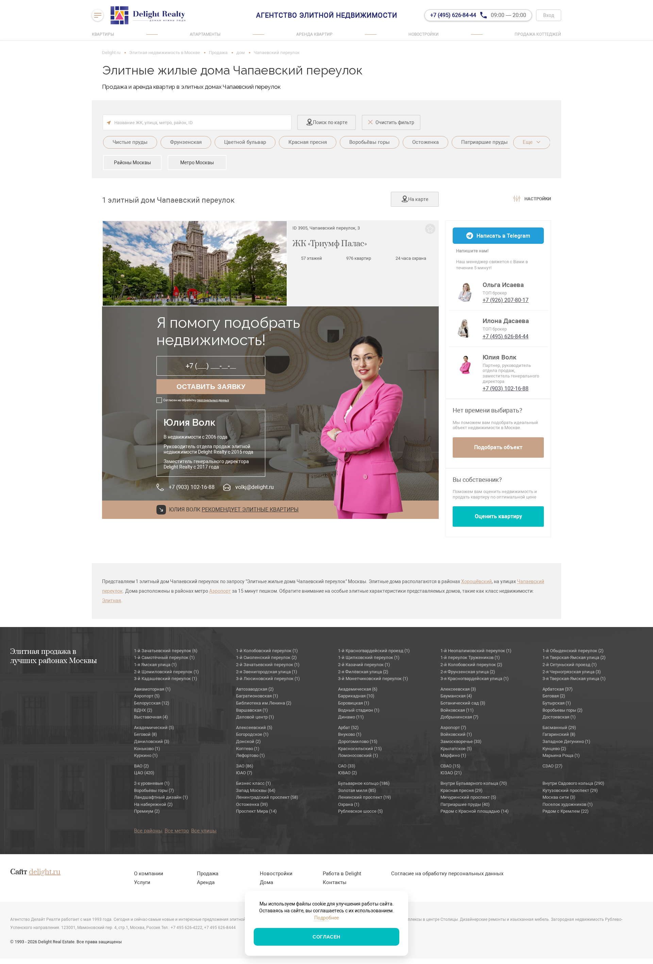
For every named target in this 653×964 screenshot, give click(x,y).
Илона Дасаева (506, 321)
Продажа (218, 52)
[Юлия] (465, 364)
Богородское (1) (252, 734)
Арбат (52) (348, 727)
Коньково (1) (147, 748)
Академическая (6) (358, 689)
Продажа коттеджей (538, 34)
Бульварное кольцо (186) (364, 783)
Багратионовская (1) (257, 695)
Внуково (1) (350, 734)
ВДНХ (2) (143, 710)
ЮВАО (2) (347, 772)
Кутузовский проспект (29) (570, 790)
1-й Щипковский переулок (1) (369, 657)
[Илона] (465, 327)
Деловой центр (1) (255, 717)
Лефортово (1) (250, 755)
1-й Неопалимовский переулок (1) (476, 650)
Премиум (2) (147, 811)
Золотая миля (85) (357, 790)
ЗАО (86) (244, 765)
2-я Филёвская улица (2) (363, 671)
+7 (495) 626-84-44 (506, 336)
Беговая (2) (553, 695)
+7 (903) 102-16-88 (192, 487)
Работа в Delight (342, 873)
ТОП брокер (495, 292)
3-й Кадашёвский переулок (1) (165, 678)
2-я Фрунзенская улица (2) (467, 671)
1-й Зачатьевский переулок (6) (166, 650)
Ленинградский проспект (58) (267, 797)
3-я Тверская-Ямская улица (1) (574, 678)
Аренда (206, 882)
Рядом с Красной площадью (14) (474, 811)
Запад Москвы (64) (255, 790)
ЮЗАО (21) (451, 772)
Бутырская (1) (556, 703)
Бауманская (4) (456, 695)
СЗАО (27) (552, 765)
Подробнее (326, 917)
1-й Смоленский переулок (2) (266, 657)
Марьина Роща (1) (561, 755)
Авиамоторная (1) (152, 689)
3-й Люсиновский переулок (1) (268, 678)
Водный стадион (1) (359, 710)
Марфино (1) (453, 755)
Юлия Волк (500, 357)
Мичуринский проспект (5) (468, 797)
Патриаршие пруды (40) (465, 804)
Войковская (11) (457, 710)
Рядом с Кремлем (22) (565, 811)
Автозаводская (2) (255, 689)
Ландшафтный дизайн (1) (161, 797)
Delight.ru (111, 52)
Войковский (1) (456, 734)
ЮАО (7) (244, 772)
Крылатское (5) (456, 748)
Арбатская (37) (557, 689)
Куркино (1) (146, 755)
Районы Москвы (132, 162)
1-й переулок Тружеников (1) (470, 657)
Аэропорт (220, 591)
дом (240, 52)
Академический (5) (154, 727)
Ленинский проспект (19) (364, 797)
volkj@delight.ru (254, 487)
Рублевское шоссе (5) (360, 811)
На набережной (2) (153, 804)
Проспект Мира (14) (256, 811)
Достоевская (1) (559, 717)
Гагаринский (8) (558, 734)
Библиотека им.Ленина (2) (263, 703)
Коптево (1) (247, 748)
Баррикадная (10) (356, 695)
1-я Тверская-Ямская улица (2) (574, 657)
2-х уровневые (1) (152, 783)
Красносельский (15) (360, 748)
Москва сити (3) (558, 797)
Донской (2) (248, 741)
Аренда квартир (314, 34)
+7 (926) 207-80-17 (506, 300)
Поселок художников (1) (567, 804)
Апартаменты (205, 34)
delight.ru (45, 872)
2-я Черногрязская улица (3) (571, 671)
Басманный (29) (559, 727)
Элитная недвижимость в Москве (164, 52)
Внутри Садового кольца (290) (573, 783)
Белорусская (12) (151, 703)
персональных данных (213, 400)
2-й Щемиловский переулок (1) (166, 671)
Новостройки (423, 34)
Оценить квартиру (498, 516)
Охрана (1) (348, 804)
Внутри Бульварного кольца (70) (473, 783)
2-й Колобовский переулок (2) (471, 664)
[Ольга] (465, 291)
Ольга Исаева (503, 285)
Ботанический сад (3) (462, 703)
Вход (548, 15)
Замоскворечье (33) (461, 741)
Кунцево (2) (554, 748)
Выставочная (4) (151, 717)
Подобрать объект (498, 447)
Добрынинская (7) (459, 717)
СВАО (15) (450, 765)
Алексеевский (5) (254, 727)
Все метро (177, 831)
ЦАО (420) (144, 772)
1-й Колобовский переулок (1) (267, 650)
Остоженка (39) (252, 804)
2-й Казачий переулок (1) (364, 664)
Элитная (111, 600)
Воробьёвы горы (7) (154, 790)
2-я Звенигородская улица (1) (266, 671)
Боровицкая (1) (353, 703)
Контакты (335, 882)
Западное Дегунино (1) (566, 741)
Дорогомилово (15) (358, 741)
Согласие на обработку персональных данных (447, 873)
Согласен (326, 937)
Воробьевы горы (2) (562, 710)
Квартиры (103, 34)
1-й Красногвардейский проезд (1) (374, 650)
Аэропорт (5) (147, 695)
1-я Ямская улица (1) (155, 664)
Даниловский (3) (151, 741)
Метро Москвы (197, 162)
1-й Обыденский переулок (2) (573, 650)
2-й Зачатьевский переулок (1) (268, 664)
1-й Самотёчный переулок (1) (164, 657)
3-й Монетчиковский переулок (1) (373, 678)
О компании (148, 873)
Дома (266, 882)
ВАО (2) (141, 765)
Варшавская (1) (252, 710)
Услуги (142, 882)
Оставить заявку (211, 386)
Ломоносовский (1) (358, 755)
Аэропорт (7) (453, 727)
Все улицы (204, 831)
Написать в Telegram (503, 236)
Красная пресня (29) (461, 790)
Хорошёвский (476, 581)
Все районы (148, 831)
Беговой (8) (145, 734)
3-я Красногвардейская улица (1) (474, 678)
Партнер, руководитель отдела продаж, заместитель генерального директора (511, 373)
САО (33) (346, 765)
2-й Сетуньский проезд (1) (569, 664)
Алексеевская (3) (458, 689)
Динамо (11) (351, 717)
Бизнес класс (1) (253, 783)
